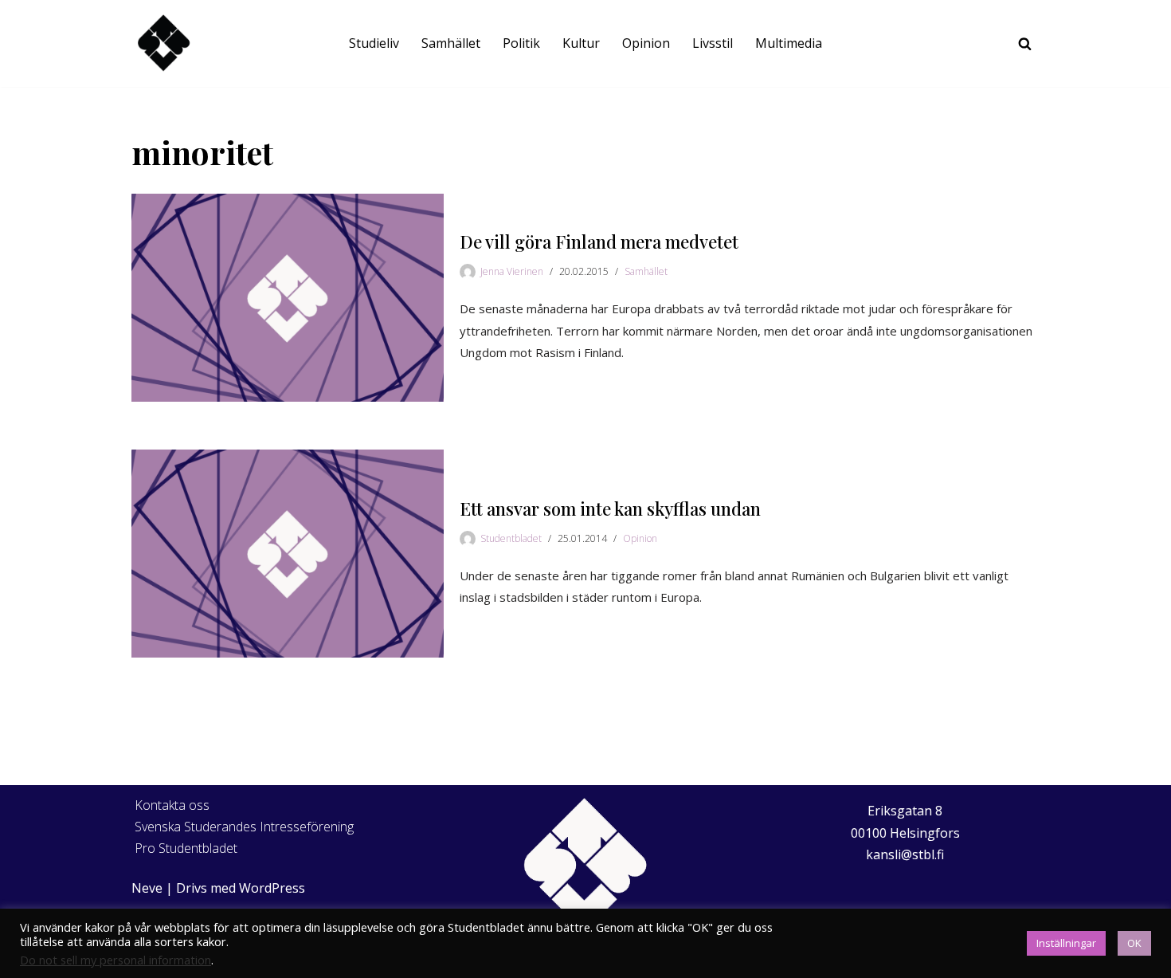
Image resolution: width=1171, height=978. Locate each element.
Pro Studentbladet (186, 848)
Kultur (581, 43)
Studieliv (374, 43)
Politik (521, 43)
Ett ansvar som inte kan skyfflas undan (610, 508)
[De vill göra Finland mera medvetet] (287, 298)
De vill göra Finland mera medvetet (599, 241)
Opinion (646, 43)
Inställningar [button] (1066, 943)
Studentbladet (511, 538)
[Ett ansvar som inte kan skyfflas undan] (287, 554)
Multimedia (788, 43)
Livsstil (712, 43)
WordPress (272, 888)
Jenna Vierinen (511, 271)
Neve (147, 888)
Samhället (450, 43)
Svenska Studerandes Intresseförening (244, 826)
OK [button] (1134, 943)
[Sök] (1025, 43)
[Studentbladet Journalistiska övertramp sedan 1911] (163, 43)
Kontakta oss (172, 805)
